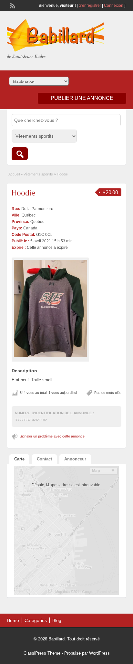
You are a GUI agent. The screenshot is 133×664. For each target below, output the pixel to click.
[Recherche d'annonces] (20, 153)
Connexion (114, 5)
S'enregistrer (90, 5)
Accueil (14, 174)
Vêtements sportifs (38, 174)
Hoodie (23, 192)
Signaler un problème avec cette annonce (52, 436)
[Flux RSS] (12, 5)
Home (13, 620)
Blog (56, 620)
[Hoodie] (50, 308)
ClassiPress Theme (42, 653)
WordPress (99, 653)
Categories (36, 620)
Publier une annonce (82, 98)
